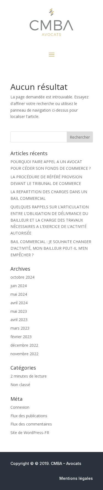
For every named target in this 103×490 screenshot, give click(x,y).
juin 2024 (18, 285)
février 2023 (21, 336)
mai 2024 (18, 294)
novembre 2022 (24, 353)
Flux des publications (28, 415)
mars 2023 (19, 328)
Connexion (19, 407)
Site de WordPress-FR (29, 432)
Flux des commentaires (31, 424)
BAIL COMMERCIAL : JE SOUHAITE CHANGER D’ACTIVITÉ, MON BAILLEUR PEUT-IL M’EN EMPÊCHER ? (50, 248)
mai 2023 (18, 311)
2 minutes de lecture (28, 376)
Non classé (20, 384)
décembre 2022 (24, 345)
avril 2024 (18, 302)
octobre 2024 (22, 277)
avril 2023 (18, 319)
